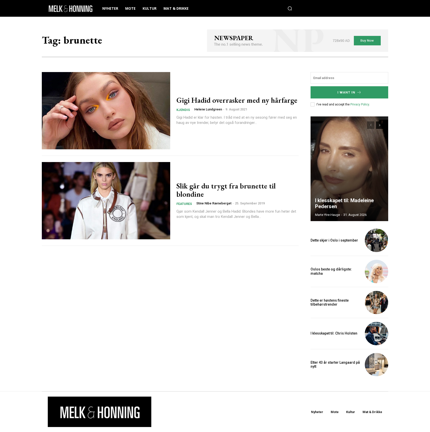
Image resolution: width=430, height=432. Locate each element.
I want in (346, 92)
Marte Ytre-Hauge (327, 215)
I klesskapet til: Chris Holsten (334, 333)
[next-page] (379, 125)
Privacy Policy (359, 104)
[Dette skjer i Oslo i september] (376, 240)
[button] (290, 8)
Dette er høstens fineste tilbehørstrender (330, 302)
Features (184, 204)
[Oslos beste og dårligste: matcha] (376, 271)
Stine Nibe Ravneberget (213, 203)
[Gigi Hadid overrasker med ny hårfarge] (106, 110)
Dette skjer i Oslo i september (334, 240)
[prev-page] (370, 125)
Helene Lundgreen (208, 109)
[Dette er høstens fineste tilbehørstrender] (376, 302)
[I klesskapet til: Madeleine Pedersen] (349, 168)
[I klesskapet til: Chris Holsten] (376, 333)
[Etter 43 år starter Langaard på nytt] (376, 364)
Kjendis (183, 110)
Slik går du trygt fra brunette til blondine (226, 190)
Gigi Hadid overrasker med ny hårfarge (236, 100)
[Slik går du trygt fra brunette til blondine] (106, 200)
